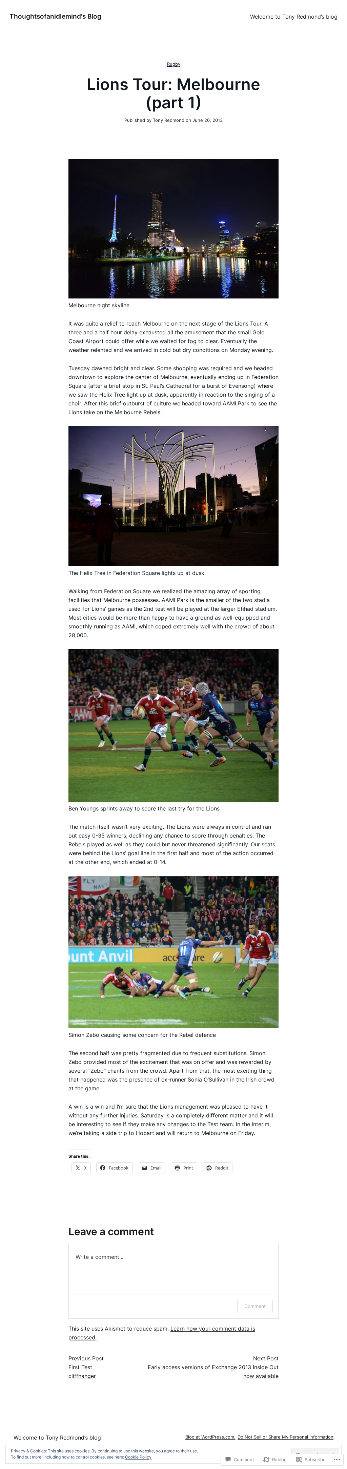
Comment (255, 1306)
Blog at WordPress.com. (210, 1437)
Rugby (173, 64)
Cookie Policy (138, 1457)
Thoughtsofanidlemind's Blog (55, 16)
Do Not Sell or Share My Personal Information (285, 1437)
